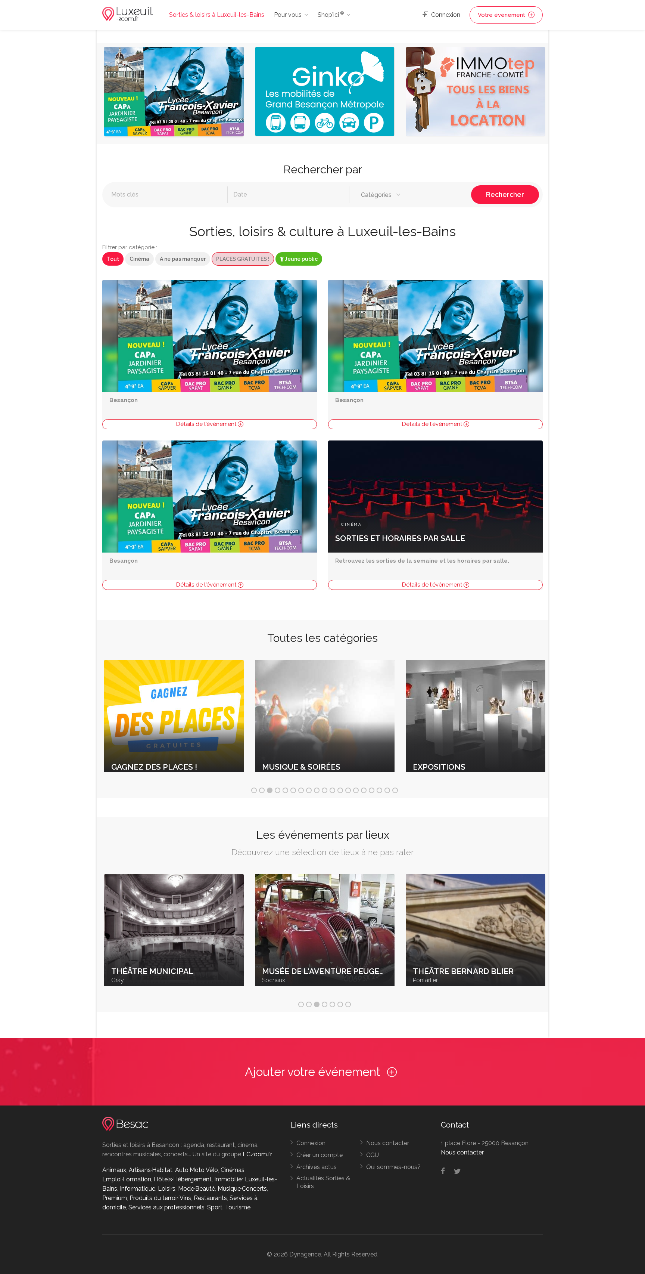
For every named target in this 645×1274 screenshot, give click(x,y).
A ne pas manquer (183, 259)
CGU (372, 1155)
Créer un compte (319, 1155)
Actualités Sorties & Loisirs (323, 1182)
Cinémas (232, 1169)
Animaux (114, 1169)
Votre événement (502, 15)
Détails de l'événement (207, 424)
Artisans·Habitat (150, 1169)
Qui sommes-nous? (393, 1167)
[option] (174, 93)
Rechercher (505, 194)
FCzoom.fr (257, 1154)
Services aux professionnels (166, 1207)
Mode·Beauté (196, 1188)
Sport (214, 1207)
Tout (113, 259)
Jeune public (301, 259)
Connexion (445, 14)
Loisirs (166, 1188)
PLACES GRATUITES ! (242, 259)
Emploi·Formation (126, 1179)
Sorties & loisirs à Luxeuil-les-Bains (216, 14)
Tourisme (237, 1207)
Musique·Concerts (242, 1188)
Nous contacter (387, 1143)
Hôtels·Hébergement (183, 1179)
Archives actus (316, 1167)
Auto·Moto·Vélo (196, 1169)
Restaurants (210, 1198)
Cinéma (139, 259)
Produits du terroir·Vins (160, 1198)
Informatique (137, 1188)
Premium (114, 1198)
